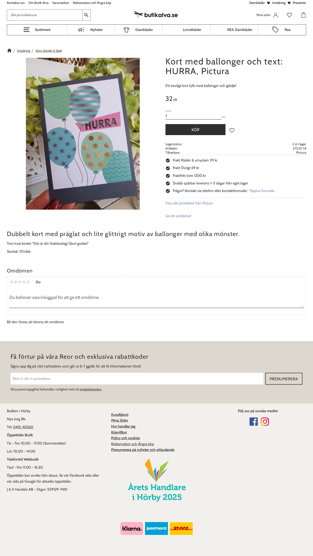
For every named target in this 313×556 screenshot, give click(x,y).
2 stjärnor (16, 282)
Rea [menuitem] (288, 30)
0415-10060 (23, 427)
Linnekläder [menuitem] (192, 30)
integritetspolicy (91, 389)
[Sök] (86, 15)
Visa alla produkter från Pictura (189, 203)
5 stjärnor (28, 282)
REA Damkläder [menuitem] (239, 30)
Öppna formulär (262, 191)
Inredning (279, 3)
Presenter (299, 3)
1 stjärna (11, 282)
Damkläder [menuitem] (144, 30)
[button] (37, 30)
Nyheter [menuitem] (96, 30)
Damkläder (257, 3)
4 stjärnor (24, 282)
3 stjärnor (20, 282)
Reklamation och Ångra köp (132, 444)
